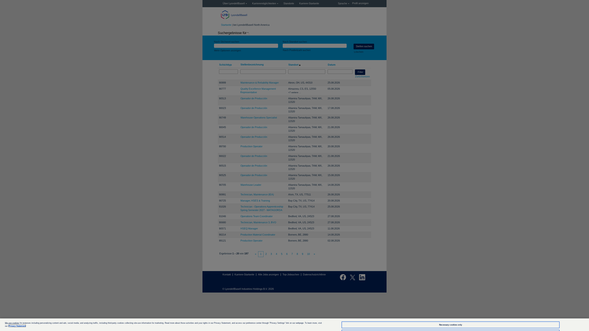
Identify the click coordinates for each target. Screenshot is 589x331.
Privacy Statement (17, 326)
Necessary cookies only (450, 325)
